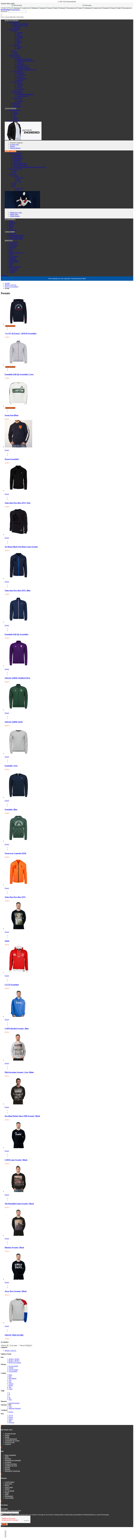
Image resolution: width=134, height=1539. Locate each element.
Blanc (10, 1375)
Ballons (11, 221)
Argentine (19, 47)
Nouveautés (16, 27)
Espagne (43, 8)
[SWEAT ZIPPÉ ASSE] (18, 710)
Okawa (11, 249)
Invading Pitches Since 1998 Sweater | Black (22, 1116)
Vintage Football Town (20, 163)
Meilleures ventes (14, 22)
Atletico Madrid (21, 78)
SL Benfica (19, 101)
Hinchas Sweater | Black (14, 1247)
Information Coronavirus (12, 1471)
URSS (18, 43)
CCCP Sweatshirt (12, 985)
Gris (10, 1380)
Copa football (17, 155)
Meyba (11, 251)
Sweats (15, 170)
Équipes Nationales (15, 29)
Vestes (14, 183)
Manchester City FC (22, 66)
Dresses (12, 146)
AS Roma (19, 85)
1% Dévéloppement (11, 1439)
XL (10, 1398)
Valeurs (7, 1435)
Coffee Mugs (13, 230)
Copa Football (13, 246)
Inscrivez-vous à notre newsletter (11, 1510)
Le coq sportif (17, 162)
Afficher (3, 1345)
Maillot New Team (16, 212)
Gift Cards (12, 233)
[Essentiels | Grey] (18, 753)
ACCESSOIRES (10, 219)
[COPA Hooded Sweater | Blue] (18, 1016)
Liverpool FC (20, 64)
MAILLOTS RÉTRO (11, 20)
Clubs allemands (18, 92)
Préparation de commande (13, 1460)
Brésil (18, 48)
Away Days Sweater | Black (16, 1291)
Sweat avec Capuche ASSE (15, 853)
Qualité (7, 1437)
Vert (10, 1387)
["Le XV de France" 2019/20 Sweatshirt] (18, 324)
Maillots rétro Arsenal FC (24, 59)
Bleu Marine (12, 1378)
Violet (10, 1389)
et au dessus (15, 1362)
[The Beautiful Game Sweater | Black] (18, 1191)
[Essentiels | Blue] (18, 797)
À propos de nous (10, 1433)
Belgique (35, 8)
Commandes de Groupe (12, 1440)
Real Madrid (20, 73)
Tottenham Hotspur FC (23, 68)
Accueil (7, 283)
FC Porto (19, 99)
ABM (10, 265)
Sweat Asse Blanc (12, 415)
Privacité (7, 1469)
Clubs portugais (17, 98)
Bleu (10, 1376)
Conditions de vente (11, 1465)
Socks (10, 228)
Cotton (11, 263)
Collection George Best (20, 165)
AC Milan (19, 84)
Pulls (14, 172)
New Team (19, 178)
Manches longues (14, 1403)
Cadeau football (10, 231)
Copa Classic (13, 244)
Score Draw (12, 247)
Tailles (7, 1457)
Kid (14, 186)
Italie (56, 8)
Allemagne (88, 8)
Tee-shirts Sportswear (15, 153)
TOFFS (11, 254)
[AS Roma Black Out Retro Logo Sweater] (18, 534)
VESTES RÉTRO (10, 108)
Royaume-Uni (71, 8)
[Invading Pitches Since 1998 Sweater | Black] (18, 1104)
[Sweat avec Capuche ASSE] (18, 841)
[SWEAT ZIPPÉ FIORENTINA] (18, 666)
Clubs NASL (17, 103)
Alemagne (16, 8)
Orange (11, 1384)
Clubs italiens (17, 82)
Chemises (16, 176)
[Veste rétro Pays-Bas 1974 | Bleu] (18, 578)
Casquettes (12, 223)
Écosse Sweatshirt (12, 459)
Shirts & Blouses (15, 148)
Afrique (15, 52)
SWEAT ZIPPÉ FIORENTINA (17, 678)
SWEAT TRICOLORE (14, 1335)
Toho (18, 179)
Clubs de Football (14, 55)
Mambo (18, 181)
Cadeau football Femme (16, 237)
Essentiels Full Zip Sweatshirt (16, 634)
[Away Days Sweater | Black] (18, 1279)
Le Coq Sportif (13, 256)
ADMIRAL (12, 258)
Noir (10, 1382)
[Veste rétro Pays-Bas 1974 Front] (18, 491)
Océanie (15, 54)
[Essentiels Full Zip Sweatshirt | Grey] (18, 365)
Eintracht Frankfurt (22, 96)
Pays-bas (11, 1422)
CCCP (11, 1415)
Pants (14, 185)
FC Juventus (20, 89)
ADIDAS (12, 272)
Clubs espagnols (18, 71)
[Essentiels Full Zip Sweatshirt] (18, 622)
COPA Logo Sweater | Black (16, 1160)
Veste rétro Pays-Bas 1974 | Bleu (17, 590)
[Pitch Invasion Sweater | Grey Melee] (18, 1060)
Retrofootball (17, 160)
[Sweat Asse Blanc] (18, 406)
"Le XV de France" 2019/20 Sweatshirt (20, 333)
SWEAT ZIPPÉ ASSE (14, 722)
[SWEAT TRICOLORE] (18, 1323)
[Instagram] (2, 1526)
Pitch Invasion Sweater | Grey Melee (19, 1072)
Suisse (80, 8)
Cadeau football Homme (16, 235)
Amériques (16, 45)
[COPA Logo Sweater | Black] (18, 1147)
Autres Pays (26, 8)
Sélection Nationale (15, 1408)
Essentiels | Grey (11, 766)
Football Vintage (14, 261)
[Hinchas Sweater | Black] (18, 1235)
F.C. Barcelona (21, 75)
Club (10, 1406)
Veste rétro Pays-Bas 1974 (15, 897)
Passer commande (10, 1455)
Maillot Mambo (15, 216)
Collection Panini (18, 158)
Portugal (62, 8)
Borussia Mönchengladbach (25, 94)
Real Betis (19, 80)
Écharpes (11, 226)
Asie (14, 50)
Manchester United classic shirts (26, 69)
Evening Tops (14, 144)
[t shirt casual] (22, 207)
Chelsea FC (20, 62)
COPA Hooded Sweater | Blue (17, 1028)
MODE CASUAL (10, 151)
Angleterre (19, 32)
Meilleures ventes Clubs (20, 25)
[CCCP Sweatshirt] (18, 972)
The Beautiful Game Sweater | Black (19, 1204)
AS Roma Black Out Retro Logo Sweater (21, 547)
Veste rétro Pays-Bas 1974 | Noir (17, 503)
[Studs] (18, 928)
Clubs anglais (17, 57)
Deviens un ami (9, 1442)
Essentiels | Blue (11, 809)
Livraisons (8, 1462)
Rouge (11, 1385)
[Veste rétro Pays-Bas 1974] (18, 885)
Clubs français (17, 91)
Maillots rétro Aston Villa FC (25, 61)
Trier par (22, 1345)
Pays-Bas (19, 38)
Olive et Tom (13, 174)
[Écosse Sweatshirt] (18, 447)
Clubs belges (17, 105)
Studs (7, 941)
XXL (10, 1399)
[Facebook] (1, 1526)
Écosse (11, 1417)
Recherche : (4, 11)
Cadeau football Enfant (16, 239)
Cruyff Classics (17, 156)
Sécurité (7, 1467)
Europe (15, 31)
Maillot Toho (14, 214)
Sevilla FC (19, 77)
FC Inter (19, 87)
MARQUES (9, 240)
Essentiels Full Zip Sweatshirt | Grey (19, 374)
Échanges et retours (11, 1464)
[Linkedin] (3, 1526)
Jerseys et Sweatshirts (15, 169)
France (49, 8)
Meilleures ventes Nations (21, 24)
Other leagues (17, 106)
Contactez (8, 1444)
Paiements (8, 1458)
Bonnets (11, 224)
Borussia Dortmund (15, 267)
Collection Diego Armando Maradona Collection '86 (29, 167)
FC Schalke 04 (13, 268)
